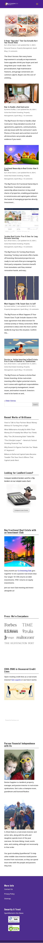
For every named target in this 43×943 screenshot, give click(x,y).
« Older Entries (10, 401)
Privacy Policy (9, 894)
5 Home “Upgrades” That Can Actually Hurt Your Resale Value (21, 42)
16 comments (27, 116)
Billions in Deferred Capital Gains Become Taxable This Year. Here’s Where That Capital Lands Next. (20, 457)
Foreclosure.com (15, 720)
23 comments (34, 309)
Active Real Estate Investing (13, 112)
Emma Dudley (11, 109)
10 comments (27, 179)
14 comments (27, 247)
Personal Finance (10, 48)
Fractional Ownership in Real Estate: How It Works (21, 169)
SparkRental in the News (13, 913)
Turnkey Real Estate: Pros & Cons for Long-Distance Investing (21, 237)
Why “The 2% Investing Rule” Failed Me (19, 436)
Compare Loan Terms (21, 510)
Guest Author (10, 306)
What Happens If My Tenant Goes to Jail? (20, 303)
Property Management (24, 48)
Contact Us (8, 889)
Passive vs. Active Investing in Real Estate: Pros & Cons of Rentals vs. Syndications (21, 360)
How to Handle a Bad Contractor (16, 107)
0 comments (13, 51)
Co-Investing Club (24, 571)
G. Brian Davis (11, 45)
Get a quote (16, 680)
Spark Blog (18, 116)
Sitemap (7, 898)
